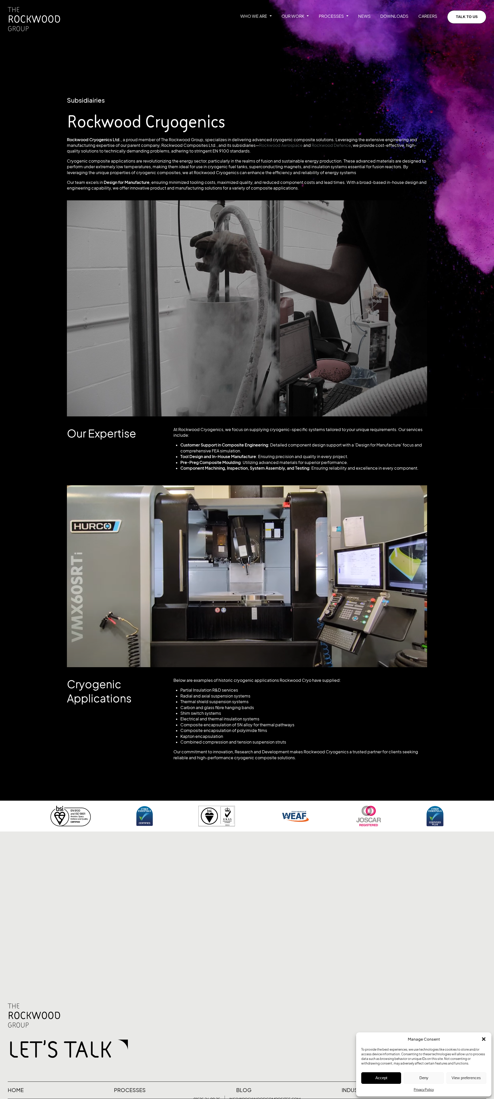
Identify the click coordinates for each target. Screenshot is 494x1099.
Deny (423, 1078)
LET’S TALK (60, 1048)
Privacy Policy (424, 1090)
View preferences (466, 1078)
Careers (427, 16)
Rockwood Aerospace (281, 145)
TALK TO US (467, 17)
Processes (331, 16)
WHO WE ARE (253, 16)
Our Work (292, 16)
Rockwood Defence (331, 145)
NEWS (364, 16)
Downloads (394, 16)
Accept (381, 1078)
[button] (483, 1039)
